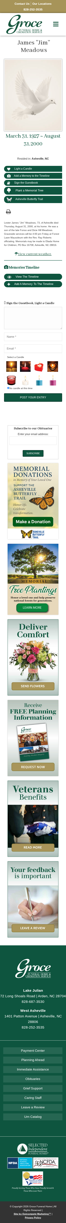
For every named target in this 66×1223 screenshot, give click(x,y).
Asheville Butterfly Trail (29, 199)
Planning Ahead (33, 1060)
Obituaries (32, 1079)
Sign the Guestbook (26, 182)
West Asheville (33, 1010)
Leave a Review (33, 1107)
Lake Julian (33, 990)
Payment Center (33, 1050)
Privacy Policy (33, 1217)
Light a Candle (23, 168)
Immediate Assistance (33, 1069)
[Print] (8, 211)
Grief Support (32, 1088)
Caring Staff (32, 1098)
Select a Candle (15, 357)
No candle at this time (20, 388)
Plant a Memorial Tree (29, 190)
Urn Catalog (33, 1117)
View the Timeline (27, 276)
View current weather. (35, 254)
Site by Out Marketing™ (32, 1214)
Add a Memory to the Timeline (32, 175)
